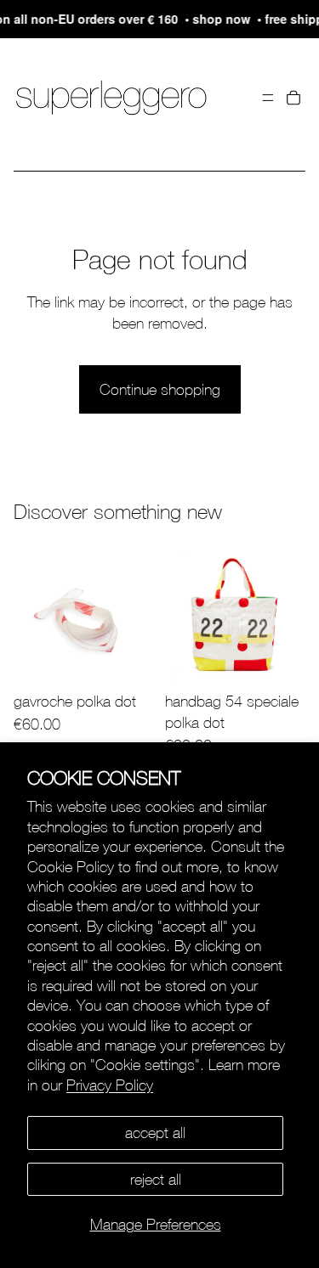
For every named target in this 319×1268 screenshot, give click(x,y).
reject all (155, 1179)
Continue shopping (160, 389)
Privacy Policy (109, 1085)
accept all (155, 1132)
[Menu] (268, 97)
